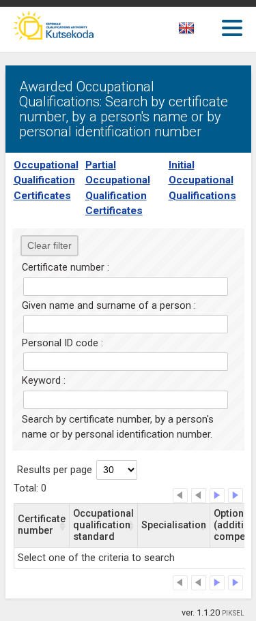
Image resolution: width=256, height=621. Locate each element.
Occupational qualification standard (103, 525)
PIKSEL (233, 613)
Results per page (54, 470)
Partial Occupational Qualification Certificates (117, 188)
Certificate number (42, 524)
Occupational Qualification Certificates (46, 180)
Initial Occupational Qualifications (202, 180)
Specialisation (173, 525)
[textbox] (198, 30)
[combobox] (201, 32)
